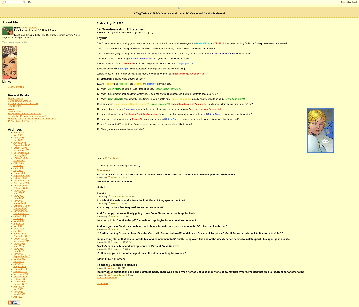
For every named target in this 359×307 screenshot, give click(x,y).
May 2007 (18, 196)
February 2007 (20, 188)
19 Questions (111, 158)
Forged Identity (15, 98)
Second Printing (16, 87)
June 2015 (18, 228)
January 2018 (20, 276)
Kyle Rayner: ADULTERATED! (23, 103)
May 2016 (18, 249)
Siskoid (114, 203)
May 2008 (18, 218)
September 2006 (21, 175)
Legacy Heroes (15, 111)
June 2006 (18, 168)
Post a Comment (107, 277)
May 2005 (18, 135)
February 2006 (20, 158)
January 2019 (20, 284)
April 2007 (18, 193)
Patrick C (115, 216)
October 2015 (20, 239)
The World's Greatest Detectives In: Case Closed (32, 118)
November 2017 (21, 274)
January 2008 (20, 216)
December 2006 (21, 183)
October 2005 (20, 148)
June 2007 (18, 198)
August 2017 (19, 266)
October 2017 (20, 271)
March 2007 (19, 191)
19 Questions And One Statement (24, 113)
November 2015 (21, 241)
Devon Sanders (117, 196)
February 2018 (20, 279)
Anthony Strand (117, 275)
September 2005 (21, 145)
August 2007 (19, 203)
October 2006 (20, 178)
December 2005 (21, 153)
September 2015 (21, 236)
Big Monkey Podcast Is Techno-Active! (27, 116)
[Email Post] (138, 165)
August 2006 (19, 173)
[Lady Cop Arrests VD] (9, 79)
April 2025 (18, 297)
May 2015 (18, 226)
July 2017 (18, 264)
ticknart (114, 178)
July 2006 (18, 170)
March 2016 (19, 244)
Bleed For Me (14, 106)
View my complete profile (14, 42)
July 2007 (18, 201)
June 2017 (18, 261)
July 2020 (18, 292)
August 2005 (19, 143)
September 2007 (21, 206)
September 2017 (21, 269)
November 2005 (21, 150)
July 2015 (18, 231)
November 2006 (21, 180)
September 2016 (21, 256)
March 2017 (19, 259)
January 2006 (20, 155)
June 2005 (18, 138)
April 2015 (18, 223)
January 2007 (20, 186)
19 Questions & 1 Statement (22, 121)
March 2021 (19, 294)
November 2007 (21, 211)
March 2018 (19, 281)
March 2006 (19, 160)
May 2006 (18, 165)
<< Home (102, 283)
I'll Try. (11, 108)
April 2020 (18, 287)
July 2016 (18, 254)
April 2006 (18, 163)
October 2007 (20, 208)
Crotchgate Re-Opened (19, 101)
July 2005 (18, 140)
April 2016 (18, 246)
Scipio (113, 268)
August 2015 (19, 233)
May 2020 (18, 289)
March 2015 (19, 221)
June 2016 (18, 251)
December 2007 (21, 213)
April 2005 (18, 132)
